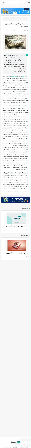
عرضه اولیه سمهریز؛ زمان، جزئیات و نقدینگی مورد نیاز (16, 218)
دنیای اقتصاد (14, 76)
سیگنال (22, 76)
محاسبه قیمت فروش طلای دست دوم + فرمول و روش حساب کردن (16, 245)
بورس (19, 19)
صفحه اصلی (24, 19)
